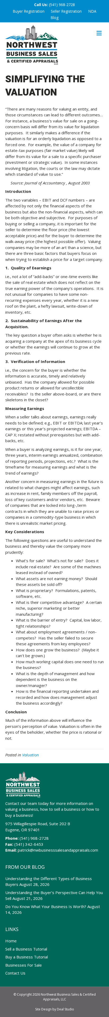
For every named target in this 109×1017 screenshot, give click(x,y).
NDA (92, 11)
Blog (54, 17)
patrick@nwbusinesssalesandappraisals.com (58, 850)
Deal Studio (65, 1009)
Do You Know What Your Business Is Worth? (45, 906)
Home (11, 940)
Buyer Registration (28, 11)
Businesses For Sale (23, 965)
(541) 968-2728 (62, 4)
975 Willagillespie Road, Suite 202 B (37, 823)
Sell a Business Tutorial (26, 949)
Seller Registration (66, 11)
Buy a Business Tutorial (26, 956)
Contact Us (15, 973)
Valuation (30, 754)
